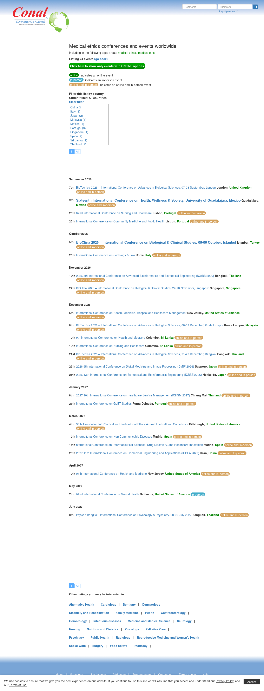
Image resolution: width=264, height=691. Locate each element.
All (77, 151)
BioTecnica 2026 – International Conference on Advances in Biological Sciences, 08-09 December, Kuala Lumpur (149, 325)
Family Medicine (127, 613)
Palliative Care (156, 629)
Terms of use (187, 674)
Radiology (123, 637)
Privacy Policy (224, 681)
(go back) (101, 59)
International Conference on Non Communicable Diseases (114, 436)
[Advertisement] (19, 105)
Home (60, 674)
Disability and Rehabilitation (89, 613)
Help (206, 674)
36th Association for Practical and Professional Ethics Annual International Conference (132, 424)
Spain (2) (76, 136)
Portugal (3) (78, 128)
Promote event (142, 674)
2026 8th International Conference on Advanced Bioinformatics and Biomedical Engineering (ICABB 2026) (145, 276)
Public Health (100, 637)
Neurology (184, 621)
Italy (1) (75, 111)
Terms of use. (18, 685)
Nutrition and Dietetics (103, 629)
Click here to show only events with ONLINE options (107, 66)
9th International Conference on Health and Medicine (110, 337)
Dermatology (151, 604)
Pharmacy (140, 646)
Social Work (77, 646)
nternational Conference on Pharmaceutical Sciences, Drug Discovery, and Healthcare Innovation (139, 445)
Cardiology (108, 604)
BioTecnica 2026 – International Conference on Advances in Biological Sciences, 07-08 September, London (146, 187)
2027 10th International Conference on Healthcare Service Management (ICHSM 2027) (133, 395)
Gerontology (78, 621)
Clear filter (76, 102)
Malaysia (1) (78, 120)
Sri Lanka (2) (78, 140)
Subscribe (76, 674)
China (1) (76, 107)
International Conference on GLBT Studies (104, 403)
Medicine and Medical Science (149, 621)
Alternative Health (81, 604)
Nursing (74, 629)
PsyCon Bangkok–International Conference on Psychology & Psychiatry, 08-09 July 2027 (134, 515)
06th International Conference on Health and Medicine (111, 473)
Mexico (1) (77, 124)
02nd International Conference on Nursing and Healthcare (114, 213)
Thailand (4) (78, 144)
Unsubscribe (98, 674)
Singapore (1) (79, 132)
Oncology (132, 629)
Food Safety (118, 646)
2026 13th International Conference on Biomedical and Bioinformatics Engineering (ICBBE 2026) (139, 375)
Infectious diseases (107, 621)
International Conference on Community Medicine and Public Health (120, 221)
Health (149, 613)
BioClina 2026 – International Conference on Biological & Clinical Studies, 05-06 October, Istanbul (156, 242)
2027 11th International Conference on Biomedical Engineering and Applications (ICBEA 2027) (137, 453)
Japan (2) (76, 115)
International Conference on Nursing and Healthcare (110, 346)
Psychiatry (76, 637)
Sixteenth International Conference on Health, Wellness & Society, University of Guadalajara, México (158, 200)
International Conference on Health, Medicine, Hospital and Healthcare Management (131, 313)
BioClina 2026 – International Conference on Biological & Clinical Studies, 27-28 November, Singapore (142, 288)
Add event (119, 674)
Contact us (165, 674)
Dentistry (129, 604)
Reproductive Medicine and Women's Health (168, 637)
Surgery (97, 646)
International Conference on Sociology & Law (105, 255)
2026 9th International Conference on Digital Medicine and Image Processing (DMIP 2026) (135, 366)
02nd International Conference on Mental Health (107, 494)
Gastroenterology (173, 613)
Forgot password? (228, 11)
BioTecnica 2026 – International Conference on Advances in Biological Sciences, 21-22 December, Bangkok (146, 354)
